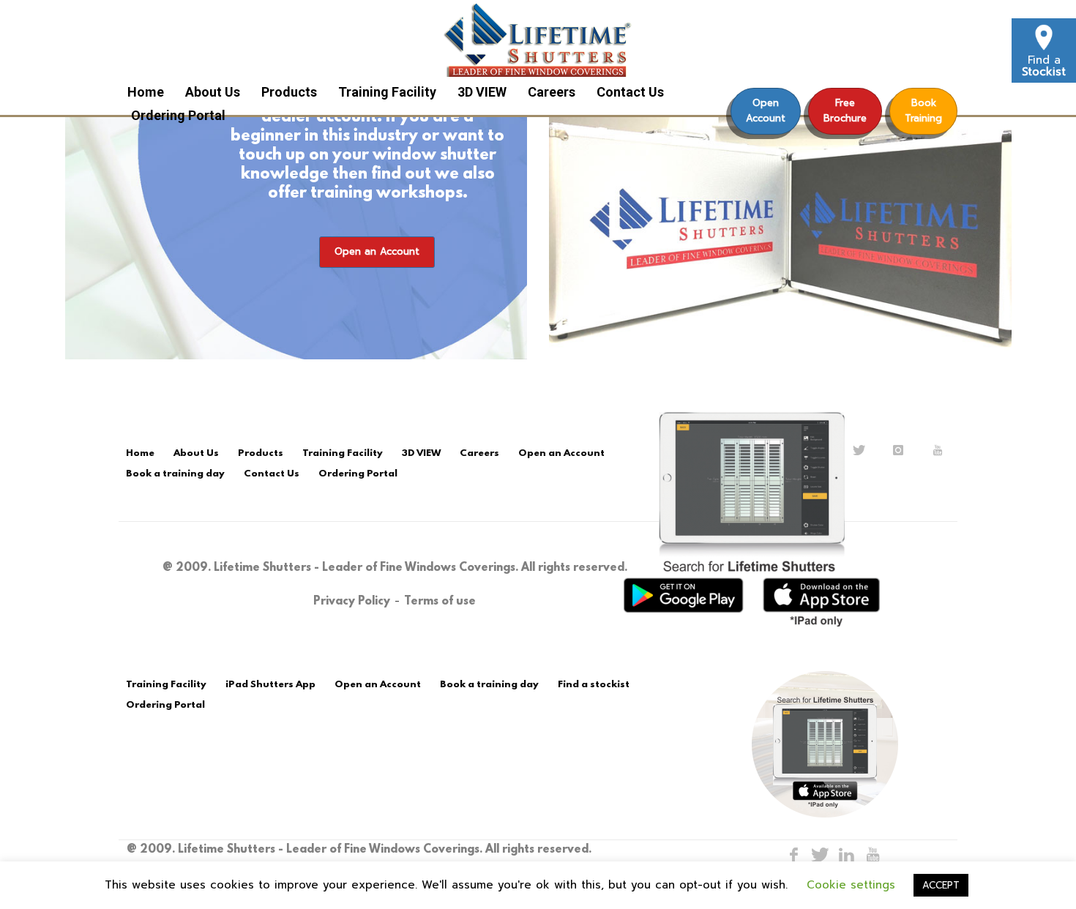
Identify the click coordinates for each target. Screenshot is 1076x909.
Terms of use (440, 601)
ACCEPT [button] (941, 885)
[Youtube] (872, 855)
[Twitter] (820, 855)
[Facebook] (793, 855)
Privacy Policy (351, 601)
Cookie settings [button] (851, 885)
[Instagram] (846, 855)
